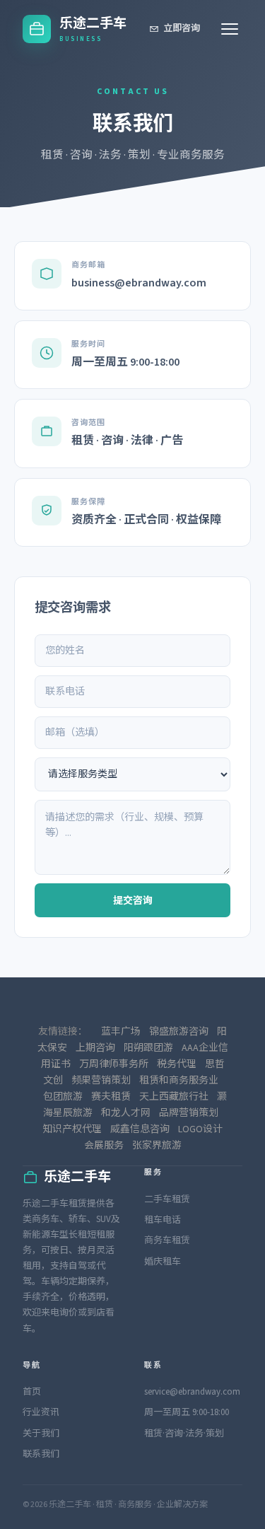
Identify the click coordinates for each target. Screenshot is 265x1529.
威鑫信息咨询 (140, 1129)
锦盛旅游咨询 (178, 1032)
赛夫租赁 (111, 1097)
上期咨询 (95, 1048)
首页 (32, 1391)
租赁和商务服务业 (178, 1081)
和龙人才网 (126, 1113)
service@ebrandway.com (192, 1391)
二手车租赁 (167, 1199)
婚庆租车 (162, 1261)
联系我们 (41, 1454)
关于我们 (41, 1433)
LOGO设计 (200, 1129)
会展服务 (104, 1146)
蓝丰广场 (121, 1032)
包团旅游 (63, 1097)
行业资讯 (41, 1412)
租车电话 (162, 1220)
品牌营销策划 (188, 1113)
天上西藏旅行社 (173, 1097)
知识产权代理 (72, 1129)
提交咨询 (133, 901)
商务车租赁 (167, 1240)
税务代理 (176, 1064)
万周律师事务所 (113, 1064)
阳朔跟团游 (148, 1048)
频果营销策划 (101, 1081)
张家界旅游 (157, 1146)
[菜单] (229, 29)
